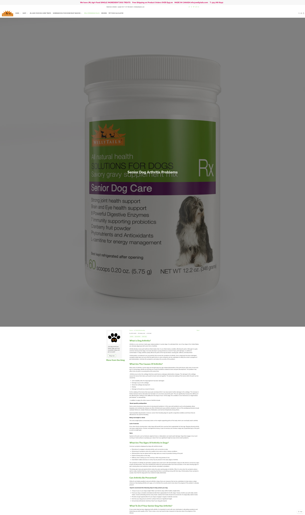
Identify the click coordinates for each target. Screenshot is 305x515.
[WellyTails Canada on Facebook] (191, 7)
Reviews (104, 13)
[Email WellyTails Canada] (198, 7)
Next (198, 330)
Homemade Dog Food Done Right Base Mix (67, 13)
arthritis (131, 336)
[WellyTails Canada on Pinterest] (194, 7)
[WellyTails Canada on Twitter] (189, 7)
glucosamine (137, 336)
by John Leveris (132, 333)
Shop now (112, 356)
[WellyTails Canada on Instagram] (196, 7)
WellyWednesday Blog (92, 13)
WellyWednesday (140, 330)
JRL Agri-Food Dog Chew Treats (40, 13)
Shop (24, 13)
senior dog (144, 336)
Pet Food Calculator (116, 13)
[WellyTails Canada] (8, 13)
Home (17, 13)
